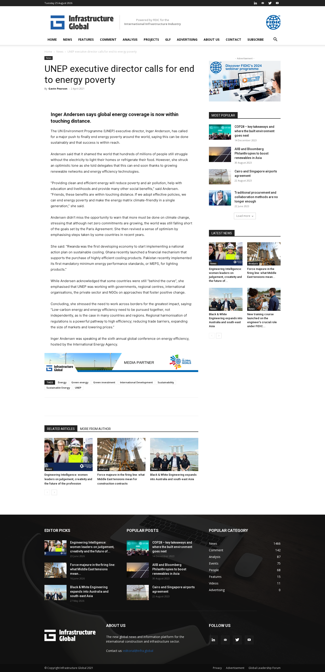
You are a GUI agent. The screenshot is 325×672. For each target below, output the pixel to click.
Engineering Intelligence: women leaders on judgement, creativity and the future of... (92, 547)
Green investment (104, 382)
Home (52, 39)
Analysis (130, 39)
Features (86, 39)
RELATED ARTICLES (61, 429)
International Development (136, 382)
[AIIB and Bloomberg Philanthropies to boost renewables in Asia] (220, 154)
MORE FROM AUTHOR (95, 429)
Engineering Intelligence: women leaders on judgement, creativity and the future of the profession (68, 479)
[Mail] (262, 3)
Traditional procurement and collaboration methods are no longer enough (256, 197)
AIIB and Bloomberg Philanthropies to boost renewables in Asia (251, 153)
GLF (168, 39)
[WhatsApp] (106, 406)
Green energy (79, 382)
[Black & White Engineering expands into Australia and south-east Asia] (174, 454)
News (67, 39)
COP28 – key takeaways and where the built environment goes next (254, 131)
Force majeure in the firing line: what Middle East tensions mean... (261, 273)
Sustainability (166, 382)
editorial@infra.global (138, 651)
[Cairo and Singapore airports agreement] (220, 176)
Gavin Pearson (57, 88)
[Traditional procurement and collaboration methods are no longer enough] (220, 198)
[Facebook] (86, 406)
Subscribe (255, 39)
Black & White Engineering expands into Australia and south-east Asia (89, 591)
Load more (243, 216)
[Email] (117, 406)
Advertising (187, 39)
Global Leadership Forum (265, 668)
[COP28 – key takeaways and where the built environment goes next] (220, 132)
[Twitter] (270, 3)
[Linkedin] (255, 3)
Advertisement (235, 668)
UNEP (78, 387)
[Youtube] (277, 3)
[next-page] (54, 492)
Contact (233, 39)
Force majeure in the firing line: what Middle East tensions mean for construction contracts (121, 479)
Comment (108, 39)
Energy (62, 382)
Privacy (217, 668)
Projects (151, 39)
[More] (127, 406)
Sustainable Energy (58, 387)
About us (212, 39)
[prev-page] (47, 492)
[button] (275, 40)
